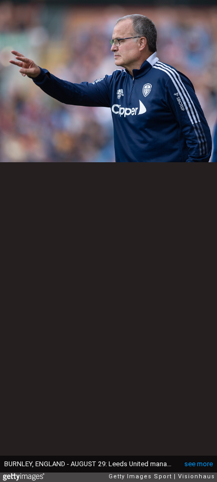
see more (198, 464)
